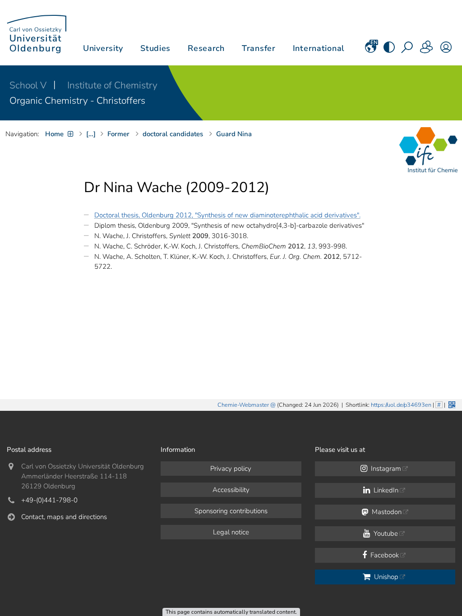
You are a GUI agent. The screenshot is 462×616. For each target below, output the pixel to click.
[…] (91, 133)
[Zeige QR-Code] (451, 404)
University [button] (103, 48)
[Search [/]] (407, 50)
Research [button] (206, 48)
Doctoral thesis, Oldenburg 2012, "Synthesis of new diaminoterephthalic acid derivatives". (227, 215)
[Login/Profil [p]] (446, 50)
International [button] (319, 48)
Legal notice (231, 532)
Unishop (385, 576)
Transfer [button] (259, 48)
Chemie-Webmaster (243, 405)
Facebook (384, 555)
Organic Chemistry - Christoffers (77, 100)
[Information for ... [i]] (427, 50)
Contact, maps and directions (64, 516)
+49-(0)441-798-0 (49, 500)
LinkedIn (385, 490)
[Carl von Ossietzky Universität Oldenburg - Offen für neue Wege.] (36, 32)
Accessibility (231, 489)
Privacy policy (230, 468)
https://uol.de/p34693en (401, 405)
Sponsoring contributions (231, 510)
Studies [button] (155, 48)
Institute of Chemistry (112, 85)
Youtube (385, 533)
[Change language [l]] (370, 50)
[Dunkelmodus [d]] (389, 50)
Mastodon (386, 511)
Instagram (385, 468)
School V (29, 85)
